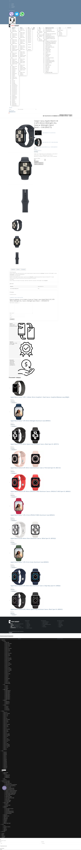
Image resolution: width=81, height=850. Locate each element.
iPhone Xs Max (14, 68)
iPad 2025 (29, 30)
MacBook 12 (14, 98)
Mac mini (40, 39)
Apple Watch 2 (14, 94)
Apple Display (6, 772)
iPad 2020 (29, 38)
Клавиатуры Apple (48, 45)
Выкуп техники (29, 627)
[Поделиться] (2, 848)
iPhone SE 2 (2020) (15, 62)
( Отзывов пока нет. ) (37, 150)
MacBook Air (14, 96)
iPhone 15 (13, 42)
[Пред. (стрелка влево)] (0, 849)
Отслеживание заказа (47, 624)
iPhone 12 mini (14, 61)
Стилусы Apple (47, 44)
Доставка (28, 624)
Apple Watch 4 (14, 91)
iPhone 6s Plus (14, 78)
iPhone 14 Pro (14, 45)
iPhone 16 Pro (14, 33)
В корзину (36, 161)
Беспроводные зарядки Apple (50, 42)
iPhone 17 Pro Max (7, 713)
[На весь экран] (1, 848)
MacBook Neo (7, 774)
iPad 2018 (29, 41)
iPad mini (13, 83)
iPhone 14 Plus (14, 47)
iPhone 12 (13, 60)
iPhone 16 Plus (14, 35)
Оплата (28, 623)
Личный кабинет (46, 621)
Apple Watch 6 (14, 89)
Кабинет (12, 7)
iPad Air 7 (29, 32)
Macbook (13, 95)
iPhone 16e (22, 36)
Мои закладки (45, 623)
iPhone (21, 27)
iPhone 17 (21, 35)
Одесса (60, 623)
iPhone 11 (13, 67)
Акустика (47, 56)
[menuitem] (11, 0)
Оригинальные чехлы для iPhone (11, 784)
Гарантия (60, 33)
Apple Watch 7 (14, 88)
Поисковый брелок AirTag (50, 37)
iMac (39, 38)
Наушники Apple (48, 35)
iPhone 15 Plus (14, 41)
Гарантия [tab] (13, 269)
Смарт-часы (47, 66)
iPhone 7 (6, 680)
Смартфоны (47, 67)
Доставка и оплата (7, 826)
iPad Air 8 (5, 752)
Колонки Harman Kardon (49, 61)
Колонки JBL (47, 59)
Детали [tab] (18, 269)
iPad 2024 (29, 31)
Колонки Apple (48, 54)
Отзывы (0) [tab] (23, 269)
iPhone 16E (14, 30)
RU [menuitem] (11, 0)
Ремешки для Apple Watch (50, 36)
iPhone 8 (13, 74)
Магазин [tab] (19, 638)
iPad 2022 (29, 36)
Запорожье (61, 625)
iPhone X (13, 72)
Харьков (60, 621)
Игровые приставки (48, 72)
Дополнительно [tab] (60, 638)
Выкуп (12, 5)
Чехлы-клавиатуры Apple (49, 47)
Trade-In (60, 32)
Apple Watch (14, 84)
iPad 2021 (29, 37)
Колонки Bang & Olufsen (49, 60)
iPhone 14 (13, 48)
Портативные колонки (49, 57)
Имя (11, 314)
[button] (10, 107)
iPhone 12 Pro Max (8, 664)
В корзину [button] (14, 402)
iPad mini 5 (5, 767)
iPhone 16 (13, 36)
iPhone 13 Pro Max (8, 659)
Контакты (69, 27)
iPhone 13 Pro (14, 53)
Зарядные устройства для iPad (51, 41)
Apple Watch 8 (14, 86)
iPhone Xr (13, 71)
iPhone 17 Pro (22, 32)
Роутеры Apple (47, 50)
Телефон (42, 841)
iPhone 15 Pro (14, 39)
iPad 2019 (29, 39)
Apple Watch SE (14, 85)
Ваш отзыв (12, 313)
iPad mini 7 (5, 765)
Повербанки (47, 55)
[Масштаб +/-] (0, 848)
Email (11, 317)
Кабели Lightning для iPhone (50, 43)
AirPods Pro (14, 103)
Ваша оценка (12, 302)
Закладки (13, 6)
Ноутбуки (5, 820)
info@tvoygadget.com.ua (17, 626)
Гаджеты (47, 71)
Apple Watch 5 (14, 90)
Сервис (12, 3)
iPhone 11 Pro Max (8, 670)
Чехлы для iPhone (48, 30)
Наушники (47, 63)
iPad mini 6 (5, 766)
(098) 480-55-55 (11, 9)
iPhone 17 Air (22, 33)
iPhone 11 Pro (14, 66)
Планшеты (47, 68)
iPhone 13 (13, 54)
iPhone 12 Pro (14, 59)
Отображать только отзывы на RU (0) (16, 297)
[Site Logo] (14, 25)
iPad (13, 79)
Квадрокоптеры (48, 65)
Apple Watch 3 (14, 92)
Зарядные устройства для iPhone (11, 790)
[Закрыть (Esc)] (3, 848)
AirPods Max (14, 104)
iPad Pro (13, 80)
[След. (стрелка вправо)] (1, 849)
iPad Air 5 (29, 35)
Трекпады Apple (48, 49)
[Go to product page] (41, 388)
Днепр (60, 626)
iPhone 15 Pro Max (8, 648)
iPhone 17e (5, 712)
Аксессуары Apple (7, 782)
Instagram (10, 632)
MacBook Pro (14, 97)
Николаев (60, 624)
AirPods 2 (13, 102)
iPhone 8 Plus (14, 73)
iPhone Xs (7, 674)
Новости (60, 35)
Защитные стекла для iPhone (50, 33)
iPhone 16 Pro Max (8, 643)
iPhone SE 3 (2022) (15, 49)
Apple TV (46, 53)
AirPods (13, 100)
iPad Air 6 (29, 33)
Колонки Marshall (48, 62)
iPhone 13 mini (14, 55)
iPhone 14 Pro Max (8, 653)
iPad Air (6, 686)
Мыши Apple (47, 48)
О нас (28, 621)
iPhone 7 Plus (14, 77)
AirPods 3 (13, 101)
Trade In (28, 626)
